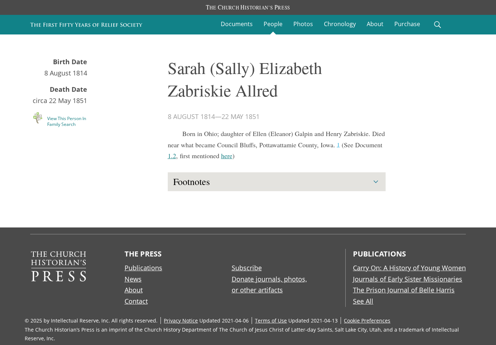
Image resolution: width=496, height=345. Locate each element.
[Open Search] (437, 24)
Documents (237, 24)
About (375, 24)
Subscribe (247, 267)
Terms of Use (271, 320)
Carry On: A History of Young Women (409, 267)
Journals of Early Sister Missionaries (407, 279)
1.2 (172, 155)
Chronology (340, 24)
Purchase (407, 24)
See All (363, 301)
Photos (303, 24)
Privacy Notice (181, 320)
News (133, 279)
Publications (143, 267)
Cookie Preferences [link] (367, 320)
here (226, 155)
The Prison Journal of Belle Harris (404, 290)
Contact (136, 301)
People (273, 24)
